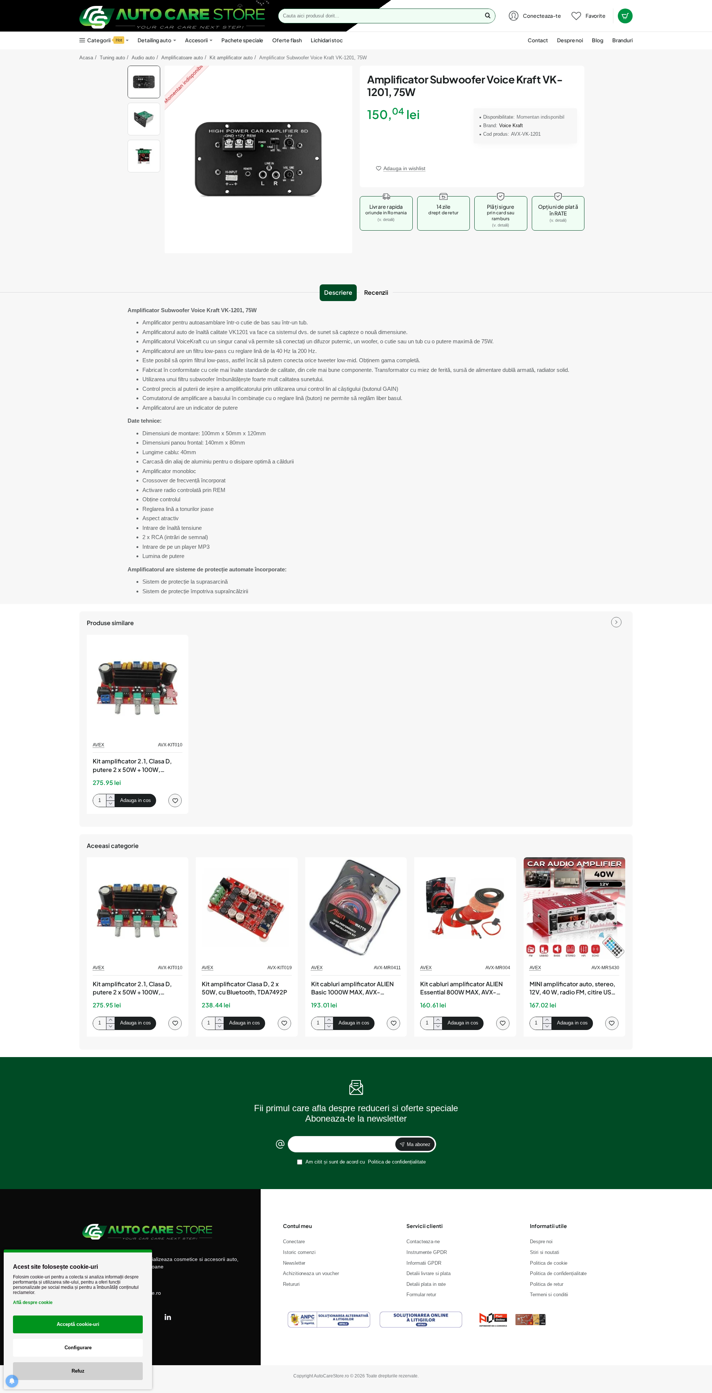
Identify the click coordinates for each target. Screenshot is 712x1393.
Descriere (338, 292)
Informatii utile (548, 1225)
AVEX (98, 744)
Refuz (78, 1371)
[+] (110, 797)
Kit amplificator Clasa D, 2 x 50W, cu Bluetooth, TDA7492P (244, 988)
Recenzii (376, 292)
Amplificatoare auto (182, 57)
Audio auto (143, 57)
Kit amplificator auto (231, 57)
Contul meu (297, 1225)
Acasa (86, 57)
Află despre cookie (33, 1302)
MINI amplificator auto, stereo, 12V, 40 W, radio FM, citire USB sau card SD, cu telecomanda (572, 988)
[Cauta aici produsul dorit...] (487, 16)
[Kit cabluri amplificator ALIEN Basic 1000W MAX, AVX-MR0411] (356, 908)
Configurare (78, 1347)
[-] (110, 804)
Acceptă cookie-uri (78, 1324)
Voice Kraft (511, 125)
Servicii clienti (424, 1225)
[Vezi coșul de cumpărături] (625, 16)
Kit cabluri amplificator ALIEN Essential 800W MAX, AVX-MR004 (461, 988)
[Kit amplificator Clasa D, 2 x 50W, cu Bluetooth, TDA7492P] (246, 908)
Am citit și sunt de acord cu (365, 1162)
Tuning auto (112, 57)
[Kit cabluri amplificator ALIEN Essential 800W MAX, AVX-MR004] (465, 908)
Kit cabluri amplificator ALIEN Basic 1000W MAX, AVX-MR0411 (352, 988)
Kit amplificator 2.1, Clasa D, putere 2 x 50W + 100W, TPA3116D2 (132, 765)
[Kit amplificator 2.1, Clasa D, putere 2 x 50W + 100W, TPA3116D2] (137, 685)
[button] (144, 69)
